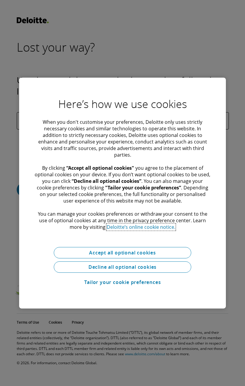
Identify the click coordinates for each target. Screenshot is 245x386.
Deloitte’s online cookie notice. (141, 227)
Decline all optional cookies (122, 267)
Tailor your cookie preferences (122, 282)
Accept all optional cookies (122, 252)
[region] (122, 193)
